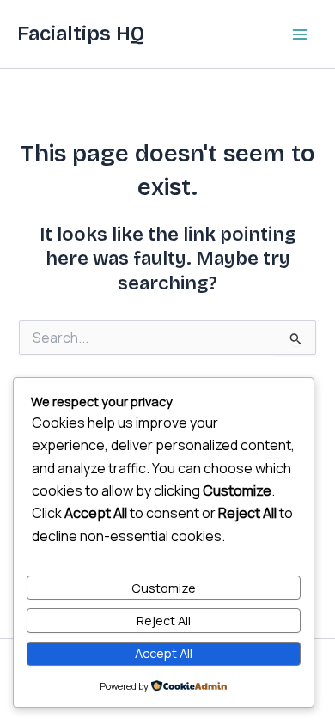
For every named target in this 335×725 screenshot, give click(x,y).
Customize (163, 587)
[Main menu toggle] (300, 34)
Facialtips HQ (80, 33)
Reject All (164, 620)
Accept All (163, 652)
